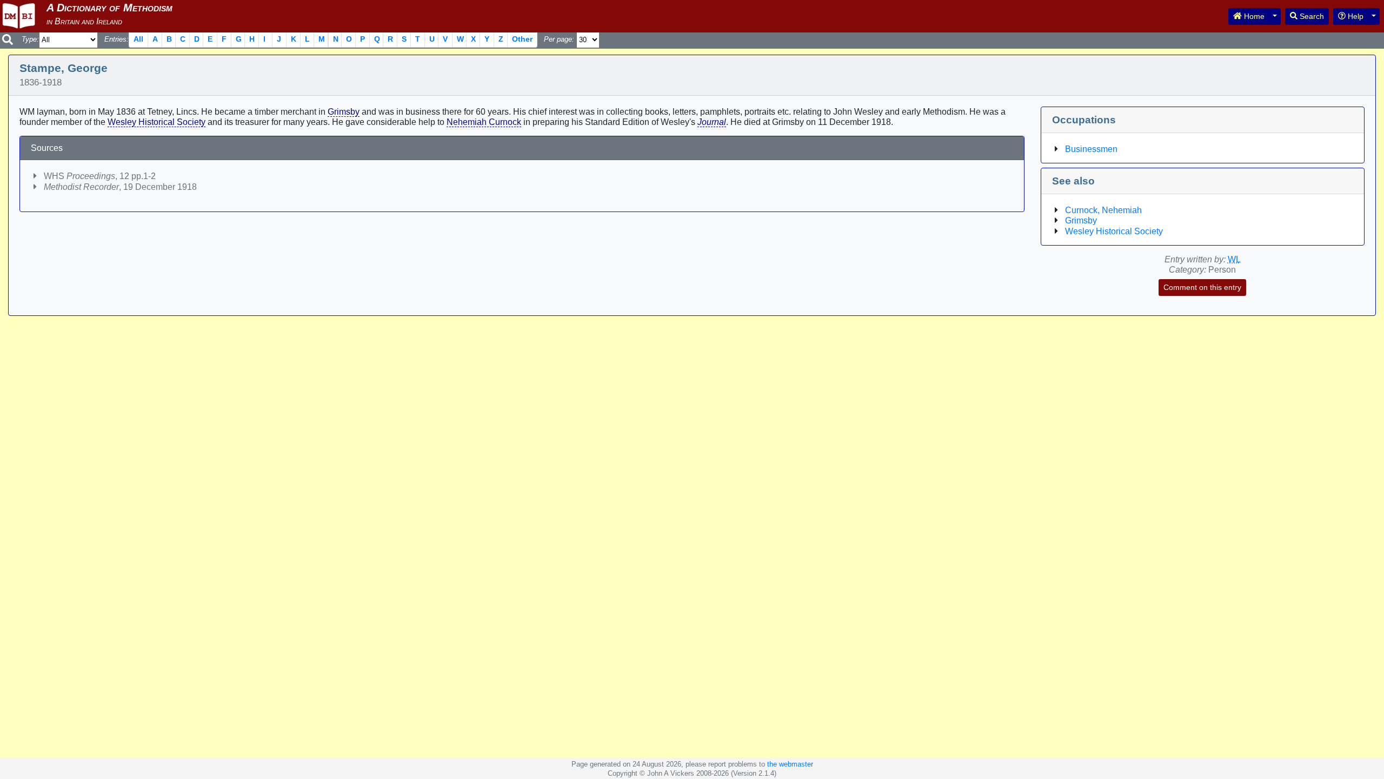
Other (522, 39)
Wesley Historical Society (156, 122)
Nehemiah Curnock (484, 122)
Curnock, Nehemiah (1103, 210)
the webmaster (790, 764)
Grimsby (344, 111)
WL (1234, 259)
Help (1354, 16)
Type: (30, 39)
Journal (711, 122)
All (138, 39)
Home (1253, 16)
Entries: (116, 39)
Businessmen (1091, 149)
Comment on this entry (1202, 287)
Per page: (559, 39)
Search (1311, 16)
